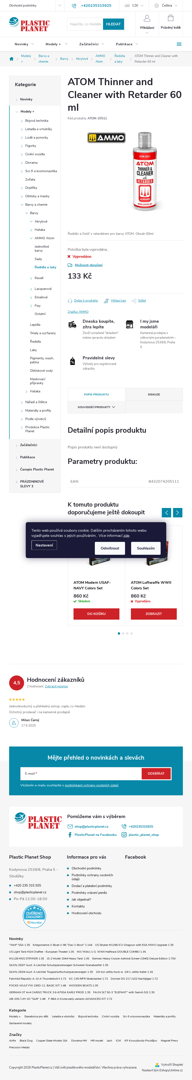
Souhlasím (146, 548)
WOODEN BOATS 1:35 (83, 985)
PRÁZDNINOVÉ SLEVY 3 (32, 484)
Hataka (40, 229)
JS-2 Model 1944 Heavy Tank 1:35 (68, 958)
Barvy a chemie (36, 204)
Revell (39, 278)
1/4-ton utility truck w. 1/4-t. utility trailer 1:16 (124, 972)
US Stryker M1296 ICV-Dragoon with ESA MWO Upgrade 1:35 (134, 945)
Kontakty (78, 906)
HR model (97, 1040)
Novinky (26, 99)
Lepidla (35, 324)
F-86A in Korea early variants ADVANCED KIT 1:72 (80, 999)
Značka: (78, 312)
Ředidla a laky (45, 267)
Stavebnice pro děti (36, 1016)
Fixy (38, 305)
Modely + (27, 111)
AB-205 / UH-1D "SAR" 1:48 (27, 999)
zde (126, 535)
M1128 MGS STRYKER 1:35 (26, 958)
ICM (118, 1040)
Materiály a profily (38, 410)
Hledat (113, 24)
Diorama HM (79, 1040)
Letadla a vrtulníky (38, 129)
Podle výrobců (35, 419)
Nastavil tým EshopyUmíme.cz (162, 1070)
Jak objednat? (81, 899)
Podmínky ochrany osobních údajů (92, 877)
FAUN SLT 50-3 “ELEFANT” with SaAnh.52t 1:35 (124, 992)
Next (177, 512)
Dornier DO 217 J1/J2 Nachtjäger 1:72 (134, 979)
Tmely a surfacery (43, 333)
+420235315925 (141, 826)
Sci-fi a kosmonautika (41, 171)
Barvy (34, 213)
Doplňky (31, 188)
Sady (38, 259)
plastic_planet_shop (144, 835)
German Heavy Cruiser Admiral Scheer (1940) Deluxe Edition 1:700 (134, 958)
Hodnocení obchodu (86, 913)
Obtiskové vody (41, 370)
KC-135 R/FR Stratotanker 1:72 (88, 979)
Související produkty (94, 407)
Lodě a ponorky (36, 137)
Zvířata (30, 179)
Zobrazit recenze (56, 686)
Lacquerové (43, 289)
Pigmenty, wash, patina (42, 360)
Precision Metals (19, 1047)
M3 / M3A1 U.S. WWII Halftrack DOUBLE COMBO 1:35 (111, 952)
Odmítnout (110, 548)
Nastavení (44, 545)
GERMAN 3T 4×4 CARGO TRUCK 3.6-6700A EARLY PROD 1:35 (49, 992)
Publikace (27, 457)
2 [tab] (123, 633)
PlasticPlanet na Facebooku (96, 835)
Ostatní (40, 314)
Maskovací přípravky (37, 381)
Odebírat (156, 773)
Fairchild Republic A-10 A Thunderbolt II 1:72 (37, 979)
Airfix (12, 1040)
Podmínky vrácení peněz (89, 893)
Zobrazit (154, 614)
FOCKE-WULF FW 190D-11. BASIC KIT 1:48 (37, 985)
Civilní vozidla (35, 154)
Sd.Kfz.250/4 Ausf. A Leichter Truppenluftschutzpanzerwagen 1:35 (51, 972)
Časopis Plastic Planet (37, 469)
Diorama (31, 162)
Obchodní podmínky (23, 6)
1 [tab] (119, 633)
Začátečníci (28, 445)
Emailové (41, 297)
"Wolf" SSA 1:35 (19, 945)
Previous (166, 512)
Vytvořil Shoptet (172, 1065)
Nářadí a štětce (36, 402)
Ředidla (35, 341)
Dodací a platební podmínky (92, 886)
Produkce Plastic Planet (37, 429)
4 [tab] (131, 633)
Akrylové (41, 221)
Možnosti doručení (89, 265)
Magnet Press (169, 1040)
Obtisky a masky (37, 196)
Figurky (30, 146)
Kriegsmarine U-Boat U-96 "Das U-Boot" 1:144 (62, 945)
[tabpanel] (96, 575)
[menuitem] (24, 44)
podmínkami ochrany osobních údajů (91, 785)
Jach (109, 1040)
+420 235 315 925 (27, 885)
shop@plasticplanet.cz (91, 826)
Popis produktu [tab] (96, 394)
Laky (33, 350)
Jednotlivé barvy (42, 248)
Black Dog (26, 1040)
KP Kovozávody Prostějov (141, 1040)
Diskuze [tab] (154, 394)
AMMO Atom (44, 238)
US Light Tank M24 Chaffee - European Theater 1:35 (41, 952)
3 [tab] (127, 633)
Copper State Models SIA (51, 1040)
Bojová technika (36, 120)
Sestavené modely (20, 1023)
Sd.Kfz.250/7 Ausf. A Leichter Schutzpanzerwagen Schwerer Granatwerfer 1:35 (58, 965)
